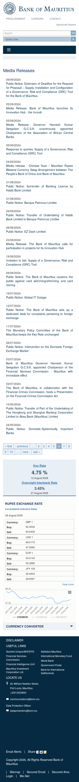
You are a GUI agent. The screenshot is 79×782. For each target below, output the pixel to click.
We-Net (24, 776)
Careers (37, 18)
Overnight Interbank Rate (39, 482)
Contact (55, 18)
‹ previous (21, 446)
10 (11, 452)
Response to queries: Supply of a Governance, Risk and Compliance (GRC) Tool (39, 151)
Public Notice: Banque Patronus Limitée (31, 203)
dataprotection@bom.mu (23, 710)
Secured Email (36, 772)
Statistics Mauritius (51, 651)
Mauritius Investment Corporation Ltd (17, 670)
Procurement (15, 18)
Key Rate (39, 465)
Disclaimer (14, 640)
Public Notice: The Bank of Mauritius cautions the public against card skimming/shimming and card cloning (39, 281)
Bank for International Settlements (52, 671)
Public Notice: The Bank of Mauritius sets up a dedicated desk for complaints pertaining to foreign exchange (39, 314)
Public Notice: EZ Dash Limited (26, 231)
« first (8, 446)
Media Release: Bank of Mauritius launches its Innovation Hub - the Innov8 (39, 110)
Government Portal (51, 665)
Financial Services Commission (16, 657)
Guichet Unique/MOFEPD (20, 651)
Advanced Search (66, 24)
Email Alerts (13, 751)
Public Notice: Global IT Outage (26, 297)
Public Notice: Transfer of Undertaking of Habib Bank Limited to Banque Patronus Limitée (39, 217)
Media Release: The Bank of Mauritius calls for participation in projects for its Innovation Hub (39, 246)
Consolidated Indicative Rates (21, 508)
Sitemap (15, 772)
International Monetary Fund (56, 656)
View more (68, 584)
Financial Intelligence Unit (20, 664)
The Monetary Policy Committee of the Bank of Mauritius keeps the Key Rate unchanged (39, 332)
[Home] (39, 8)
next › (26, 452)
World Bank (47, 660)
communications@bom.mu (25, 699)
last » (36, 452)
